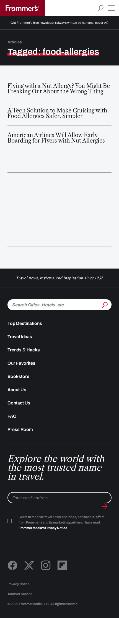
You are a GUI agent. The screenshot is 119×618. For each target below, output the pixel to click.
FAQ (12, 416)
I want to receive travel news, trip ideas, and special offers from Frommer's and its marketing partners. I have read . (61, 522)
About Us (16, 389)
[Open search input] (101, 8)
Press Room (20, 429)
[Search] (104, 304)
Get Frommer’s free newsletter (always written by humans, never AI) (59, 22)
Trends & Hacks (23, 350)
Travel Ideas (19, 336)
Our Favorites (21, 363)
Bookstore (18, 376)
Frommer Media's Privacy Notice (43, 528)
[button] (111, 8)
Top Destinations (24, 323)
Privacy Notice (18, 584)
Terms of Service (19, 594)
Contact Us (18, 403)
